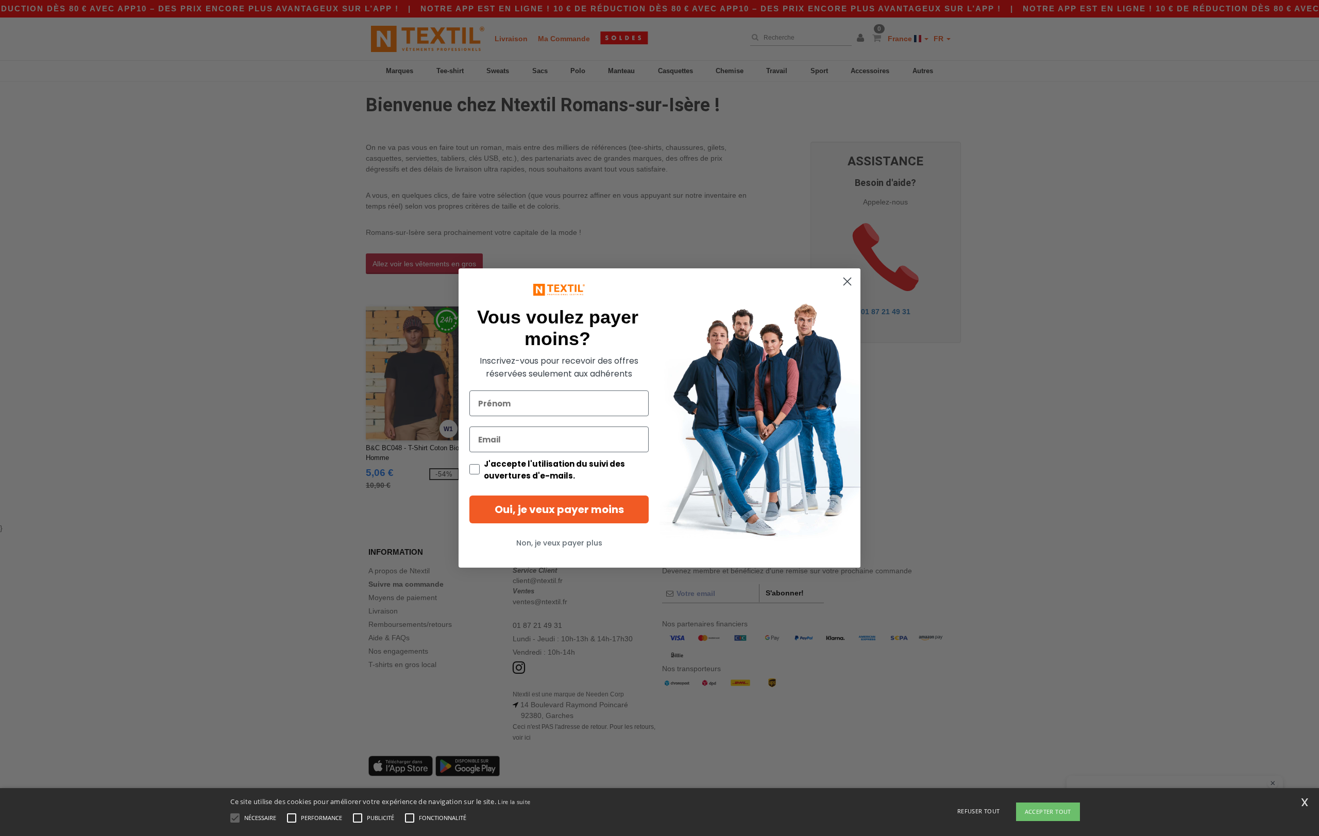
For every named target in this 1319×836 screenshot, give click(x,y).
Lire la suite (514, 802)
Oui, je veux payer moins (559, 509)
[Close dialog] (847, 281)
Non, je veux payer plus (559, 543)
